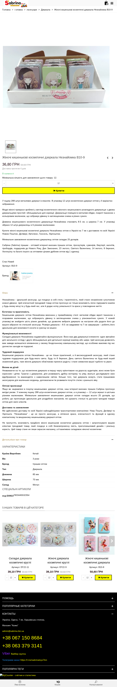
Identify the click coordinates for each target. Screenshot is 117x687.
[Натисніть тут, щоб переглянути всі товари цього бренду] (21, 275)
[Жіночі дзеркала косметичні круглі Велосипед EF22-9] (58, 534)
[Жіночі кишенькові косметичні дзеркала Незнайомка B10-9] (56, 136)
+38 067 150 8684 (22, 638)
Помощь (8, 598)
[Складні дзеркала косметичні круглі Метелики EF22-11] (20, 534)
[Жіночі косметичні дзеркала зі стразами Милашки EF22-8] (107, 158)
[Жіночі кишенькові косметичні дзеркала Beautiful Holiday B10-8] (97, 534)
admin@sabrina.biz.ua (13, 631)
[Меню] (112, 3)
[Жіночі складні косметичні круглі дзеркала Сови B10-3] (112, 158)
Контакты (8, 614)
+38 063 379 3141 (22, 645)
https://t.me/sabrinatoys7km (33, 660)
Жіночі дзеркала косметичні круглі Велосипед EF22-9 (58, 562)
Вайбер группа (14, 654)
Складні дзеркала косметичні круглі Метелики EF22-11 (20, 562)
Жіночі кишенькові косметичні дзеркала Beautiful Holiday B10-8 (96, 562)
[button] (58, 293)
